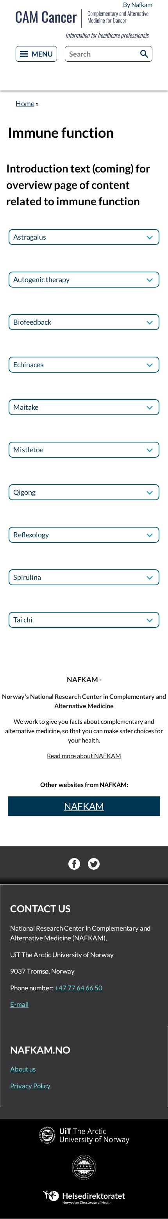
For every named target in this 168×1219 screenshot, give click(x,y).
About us (23, 1069)
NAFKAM (84, 806)
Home (25, 103)
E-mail (19, 1004)
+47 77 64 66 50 (78, 988)
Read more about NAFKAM (84, 755)
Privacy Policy (30, 1086)
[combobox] (108, 54)
